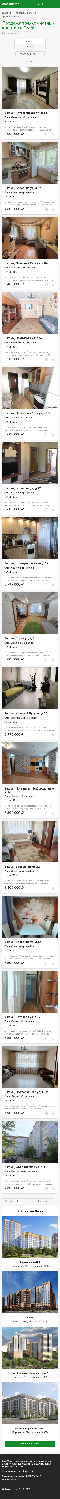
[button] (30, 54)
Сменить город (10, 33)
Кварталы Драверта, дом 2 (30, 1428)
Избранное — (42, 4)
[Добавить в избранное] (53, 134)
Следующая (44, 1201)
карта (30, 46)
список (30, 41)
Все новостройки (30, 1443)
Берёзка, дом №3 (30, 1262)
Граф (30, 1317)
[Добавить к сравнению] (46, 134)
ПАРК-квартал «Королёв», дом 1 (30, 1373)
